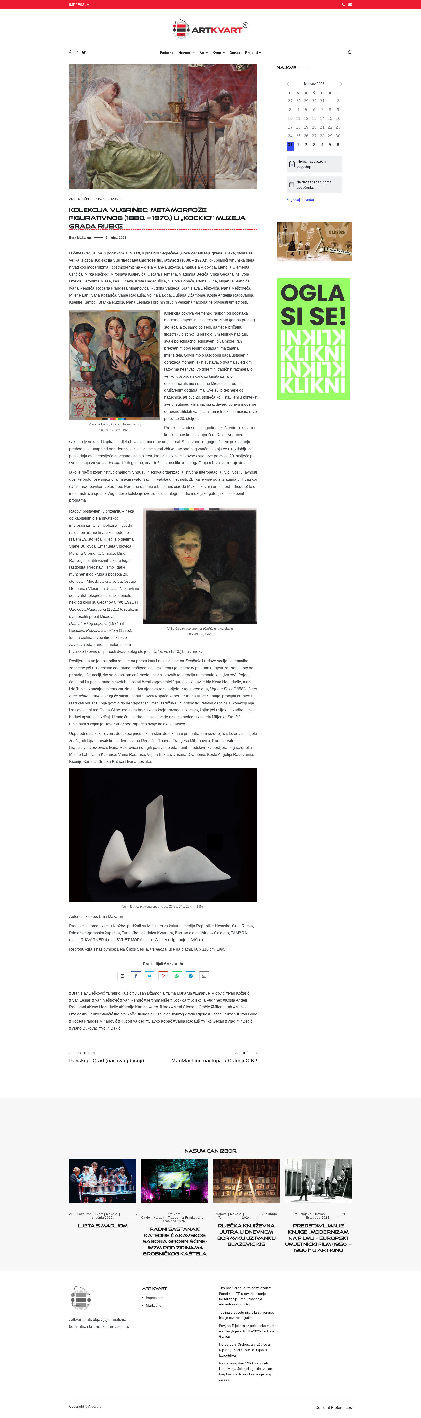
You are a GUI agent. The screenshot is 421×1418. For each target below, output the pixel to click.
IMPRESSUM (79, 5)
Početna (166, 53)
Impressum (154, 1298)
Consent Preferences (333, 1407)
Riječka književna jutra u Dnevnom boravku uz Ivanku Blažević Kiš (246, 1234)
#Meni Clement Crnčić (190, 1007)
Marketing (153, 1305)
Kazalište (84, 1214)
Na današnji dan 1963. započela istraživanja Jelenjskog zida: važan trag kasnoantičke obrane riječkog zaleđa (245, 1371)
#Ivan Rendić (131, 1000)
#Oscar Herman (222, 1014)
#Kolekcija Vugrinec (204, 1000)
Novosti (184, 53)
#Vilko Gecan (212, 1021)
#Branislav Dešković (87, 993)
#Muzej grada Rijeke (189, 1014)
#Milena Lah (221, 1007)
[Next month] (341, 84)
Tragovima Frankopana (186, 1217)
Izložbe (84, 199)
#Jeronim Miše (156, 1000)
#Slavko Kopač (159, 1021)
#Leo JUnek (159, 1007)
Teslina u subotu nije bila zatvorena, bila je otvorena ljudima (246, 1315)
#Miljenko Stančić (97, 1014)
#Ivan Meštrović (105, 1000)
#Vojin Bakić (109, 1028)
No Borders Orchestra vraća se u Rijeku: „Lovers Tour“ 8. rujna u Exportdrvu (244, 1350)
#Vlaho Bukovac (83, 1028)
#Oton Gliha (247, 1014)
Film (294, 1214)
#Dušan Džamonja (148, 993)
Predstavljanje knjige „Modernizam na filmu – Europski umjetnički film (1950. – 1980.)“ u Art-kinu (318, 1237)
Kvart (217, 53)
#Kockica (178, 1000)
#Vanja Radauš (186, 1021)
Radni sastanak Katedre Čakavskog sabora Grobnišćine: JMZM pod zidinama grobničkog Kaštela (175, 1240)
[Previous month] (288, 84)
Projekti (251, 53)
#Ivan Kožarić (237, 993)
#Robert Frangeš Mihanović (93, 1021)
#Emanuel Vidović (209, 993)
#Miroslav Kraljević (154, 1014)
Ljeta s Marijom (103, 1224)
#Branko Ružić (118, 993)
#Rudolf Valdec (131, 1021)
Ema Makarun (80, 237)
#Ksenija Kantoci (133, 1007)
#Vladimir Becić (238, 1021)
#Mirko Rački (125, 1014)
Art (202, 53)
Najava (98, 199)
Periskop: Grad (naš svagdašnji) (106, 1057)
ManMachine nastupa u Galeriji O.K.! (214, 1057)
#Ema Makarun (179, 993)
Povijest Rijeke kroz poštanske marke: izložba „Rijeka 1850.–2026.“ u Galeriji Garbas (248, 1331)
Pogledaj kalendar (300, 199)
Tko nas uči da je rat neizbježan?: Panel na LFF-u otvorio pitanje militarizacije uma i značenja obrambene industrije (245, 1296)
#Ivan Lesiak (80, 1000)
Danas (235, 53)
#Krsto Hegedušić (102, 1007)
